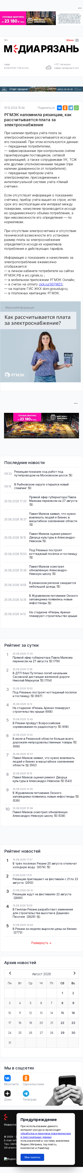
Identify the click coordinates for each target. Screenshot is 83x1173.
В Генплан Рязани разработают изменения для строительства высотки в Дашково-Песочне (43, 913)
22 (62, 1023)
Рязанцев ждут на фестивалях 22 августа (42, 894)
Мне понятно (32, 1157)
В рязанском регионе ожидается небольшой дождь (52, 584)
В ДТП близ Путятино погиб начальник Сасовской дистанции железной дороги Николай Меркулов (41, 676)
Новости (10, 1124)
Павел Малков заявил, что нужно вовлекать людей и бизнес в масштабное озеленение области (53, 517)
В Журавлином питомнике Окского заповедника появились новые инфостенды (53, 599)
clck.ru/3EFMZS (50, 284)
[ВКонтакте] (59, 107)
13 (41, 1013)
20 (41, 1023)
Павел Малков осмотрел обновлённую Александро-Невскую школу (48, 570)
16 (73, 1013)
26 (30, 1032)
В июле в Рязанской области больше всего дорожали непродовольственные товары (43, 740)
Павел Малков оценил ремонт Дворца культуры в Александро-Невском (52, 537)
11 (20, 1013)
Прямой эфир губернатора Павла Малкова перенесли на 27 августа (53, 498)
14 (51, 1013)
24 (9, 1032)
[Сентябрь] (74, 974)
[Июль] (9, 974)
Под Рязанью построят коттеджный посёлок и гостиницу (53, 551)
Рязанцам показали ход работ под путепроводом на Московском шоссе (41, 473)
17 (9, 1023)
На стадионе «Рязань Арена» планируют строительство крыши (53, 614)
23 (73, 1023)
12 (30, 1013)
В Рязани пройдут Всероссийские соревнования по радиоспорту (36, 724)
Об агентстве (12, 1147)
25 (20, 1032)
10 (9, 1013)
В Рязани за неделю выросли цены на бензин (45, 928)
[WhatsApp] (76, 107)
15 (62, 1013)
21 (51, 1023)
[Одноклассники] (65, 107)
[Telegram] (70, 107)
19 (30, 1023)
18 (20, 1023)
